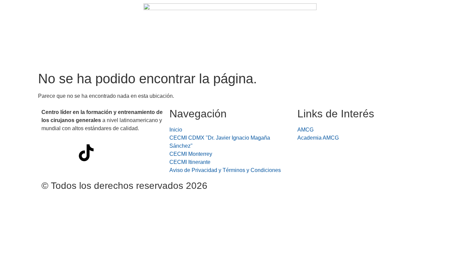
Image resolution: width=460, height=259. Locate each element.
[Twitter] (104, 152)
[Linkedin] (140, 152)
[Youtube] (122, 152)
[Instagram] (68, 152)
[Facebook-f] (49, 152)
